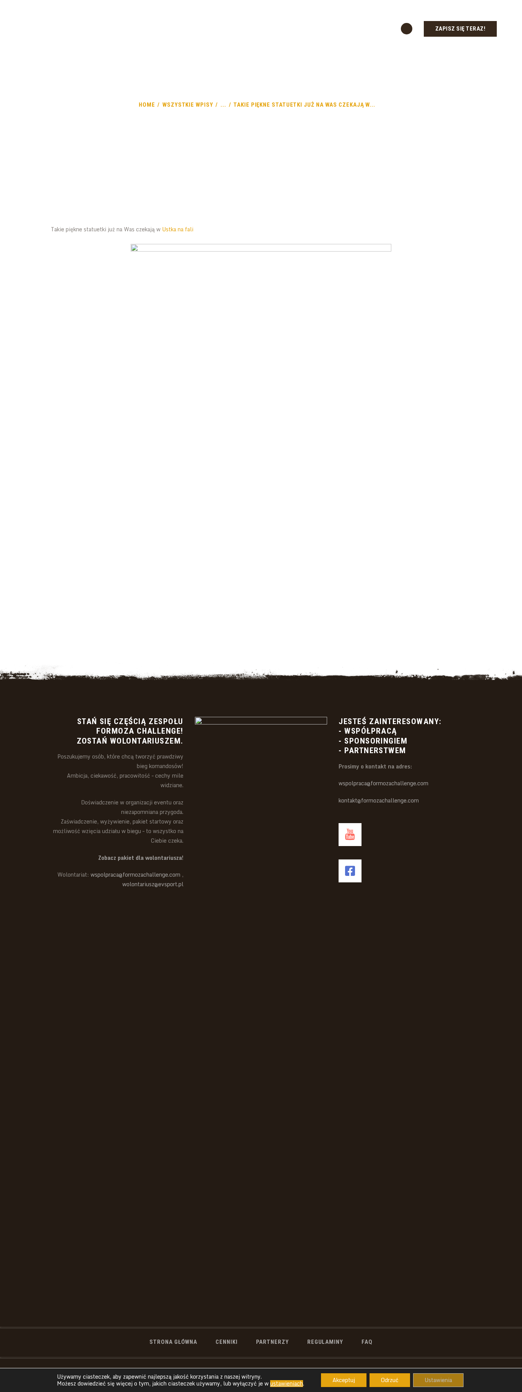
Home (147, 104)
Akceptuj (343, 1380)
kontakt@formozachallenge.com (379, 800)
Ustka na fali (177, 229)
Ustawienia (438, 1380)
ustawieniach (286, 1383)
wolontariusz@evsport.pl (152, 884)
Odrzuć (390, 1380)
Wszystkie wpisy (187, 104)
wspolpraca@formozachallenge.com (135, 874)
